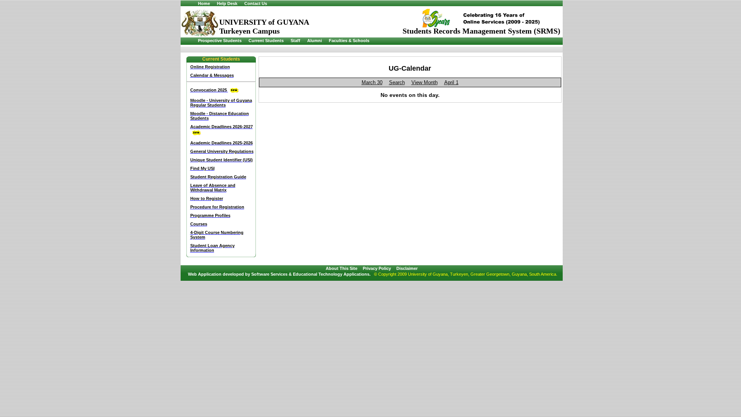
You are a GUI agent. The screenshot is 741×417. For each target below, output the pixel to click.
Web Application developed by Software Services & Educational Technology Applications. (279, 274)
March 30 (372, 82)
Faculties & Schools (349, 40)
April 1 (451, 82)
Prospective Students (220, 40)
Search (397, 82)
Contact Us (255, 3)
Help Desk (227, 3)
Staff (295, 40)
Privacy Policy (377, 268)
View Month (424, 82)
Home (204, 3)
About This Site (341, 268)
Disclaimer (407, 268)
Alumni (314, 40)
